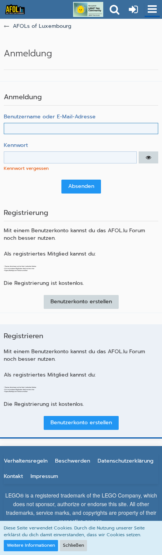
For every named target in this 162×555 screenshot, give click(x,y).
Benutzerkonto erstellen (81, 301)
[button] (152, 9)
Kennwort (16, 145)
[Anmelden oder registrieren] (133, 9)
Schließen (73, 545)
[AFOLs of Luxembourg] (15, 9)
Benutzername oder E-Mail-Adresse (50, 117)
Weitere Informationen (31, 545)
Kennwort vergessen (26, 168)
